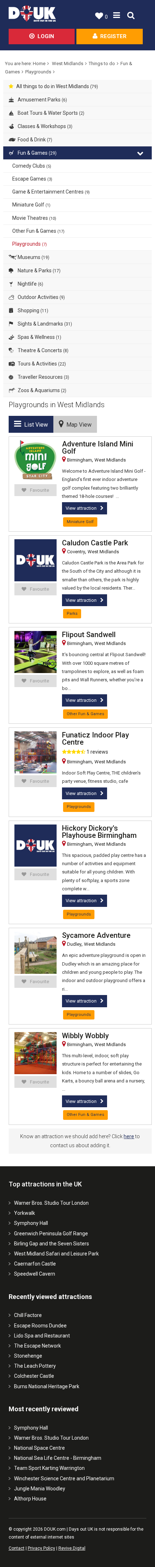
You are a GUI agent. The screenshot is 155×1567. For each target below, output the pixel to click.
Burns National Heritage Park (46, 1386)
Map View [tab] (77, 424)
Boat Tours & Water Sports (50, 113)
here (129, 1136)
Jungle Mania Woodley (39, 1488)
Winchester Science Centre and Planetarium (64, 1478)
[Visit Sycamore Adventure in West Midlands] (35, 953)
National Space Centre (39, 1448)
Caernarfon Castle (35, 1264)
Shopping (32, 310)
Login (45, 36)
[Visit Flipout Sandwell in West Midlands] (35, 652)
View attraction (81, 508)
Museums (33, 257)
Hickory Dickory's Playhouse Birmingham (99, 832)
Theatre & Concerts (42, 350)
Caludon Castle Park (95, 542)
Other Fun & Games (38, 231)
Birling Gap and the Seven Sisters (51, 1243)
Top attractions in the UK (45, 1184)
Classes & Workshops (44, 126)
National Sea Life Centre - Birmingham (57, 1458)
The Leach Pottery (35, 1366)
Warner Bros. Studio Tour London (51, 1203)
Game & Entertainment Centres (51, 192)
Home (39, 63)
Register (113, 36)
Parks (72, 613)
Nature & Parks (39, 270)
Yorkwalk (24, 1213)
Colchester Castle (34, 1376)
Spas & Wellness (39, 337)
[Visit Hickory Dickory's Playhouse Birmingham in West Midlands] (35, 846)
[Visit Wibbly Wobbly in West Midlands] (35, 1053)
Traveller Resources (43, 377)
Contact (17, 1548)
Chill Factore (28, 1315)
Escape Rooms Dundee (40, 1325)
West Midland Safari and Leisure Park (56, 1254)
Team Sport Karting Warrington (49, 1468)
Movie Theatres (34, 218)
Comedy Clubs (31, 166)
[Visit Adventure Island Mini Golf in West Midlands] (35, 461)
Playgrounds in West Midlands (57, 404)
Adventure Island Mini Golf (97, 447)
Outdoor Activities (41, 297)
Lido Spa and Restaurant (42, 1336)
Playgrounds (38, 71)
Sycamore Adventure (96, 935)
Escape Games (32, 179)
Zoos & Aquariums (41, 390)
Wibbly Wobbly (85, 1035)
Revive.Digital (71, 1548)
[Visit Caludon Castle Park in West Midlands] (35, 560)
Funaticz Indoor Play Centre (95, 738)
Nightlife (30, 284)
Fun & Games (37, 153)
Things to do (102, 63)
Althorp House (30, 1499)
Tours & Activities (41, 364)
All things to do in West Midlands (57, 86)
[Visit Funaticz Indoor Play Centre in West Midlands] (35, 752)
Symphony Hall (31, 1223)
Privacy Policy (41, 1548)
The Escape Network (37, 1346)
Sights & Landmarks (44, 324)
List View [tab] (34, 424)
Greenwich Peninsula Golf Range (51, 1233)
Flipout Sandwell (89, 634)
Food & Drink (34, 139)
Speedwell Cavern (34, 1274)
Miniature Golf (31, 205)
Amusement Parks (42, 100)
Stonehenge (28, 1356)
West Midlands (67, 63)
